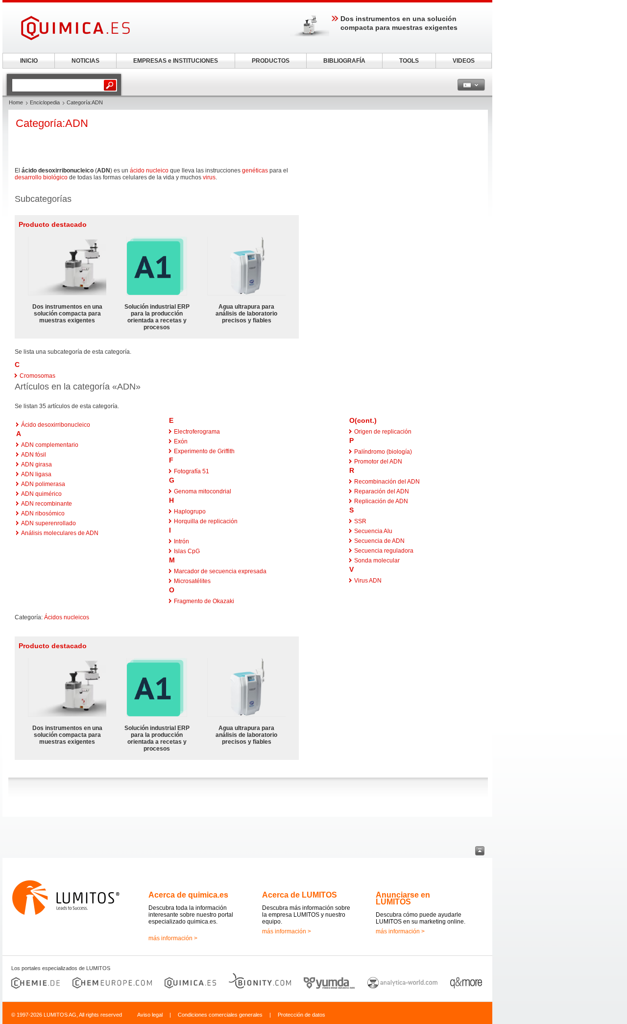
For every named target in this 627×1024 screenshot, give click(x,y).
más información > (172, 938)
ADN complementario (49, 444)
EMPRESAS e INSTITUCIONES (175, 60)
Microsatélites (192, 581)
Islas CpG (187, 551)
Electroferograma (197, 431)
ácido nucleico (149, 170)
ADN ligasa (36, 474)
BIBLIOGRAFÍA (344, 60)
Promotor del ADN (378, 461)
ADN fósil (33, 454)
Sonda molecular (377, 560)
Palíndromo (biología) (383, 451)
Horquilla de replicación (206, 521)
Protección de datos (301, 1015)
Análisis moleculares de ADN (59, 533)
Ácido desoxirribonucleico (55, 424)
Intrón (181, 541)
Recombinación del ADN (387, 481)
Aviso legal (150, 1015)
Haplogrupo (190, 511)
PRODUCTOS (270, 60)
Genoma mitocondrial (202, 491)
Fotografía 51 (191, 471)
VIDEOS (464, 60)
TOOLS (409, 60)
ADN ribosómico (43, 513)
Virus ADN (368, 580)
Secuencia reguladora (383, 550)
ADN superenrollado (48, 523)
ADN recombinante (46, 503)
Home (16, 102)
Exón (181, 441)
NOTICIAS (85, 60)
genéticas (255, 170)
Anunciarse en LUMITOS (403, 898)
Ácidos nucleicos (66, 617)
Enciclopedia (45, 102)
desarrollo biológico (41, 177)
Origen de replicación (382, 431)
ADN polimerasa (43, 484)
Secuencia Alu (373, 531)
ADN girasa (36, 464)
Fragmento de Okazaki (204, 601)
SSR (360, 521)
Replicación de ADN (381, 501)
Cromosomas (37, 375)
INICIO (29, 60)
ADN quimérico (41, 493)
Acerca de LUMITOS (299, 895)
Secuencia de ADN (379, 540)
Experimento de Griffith (204, 451)
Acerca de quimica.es (188, 895)
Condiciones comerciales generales (220, 1015)
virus (209, 177)
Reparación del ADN (381, 491)
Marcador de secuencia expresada (220, 571)
